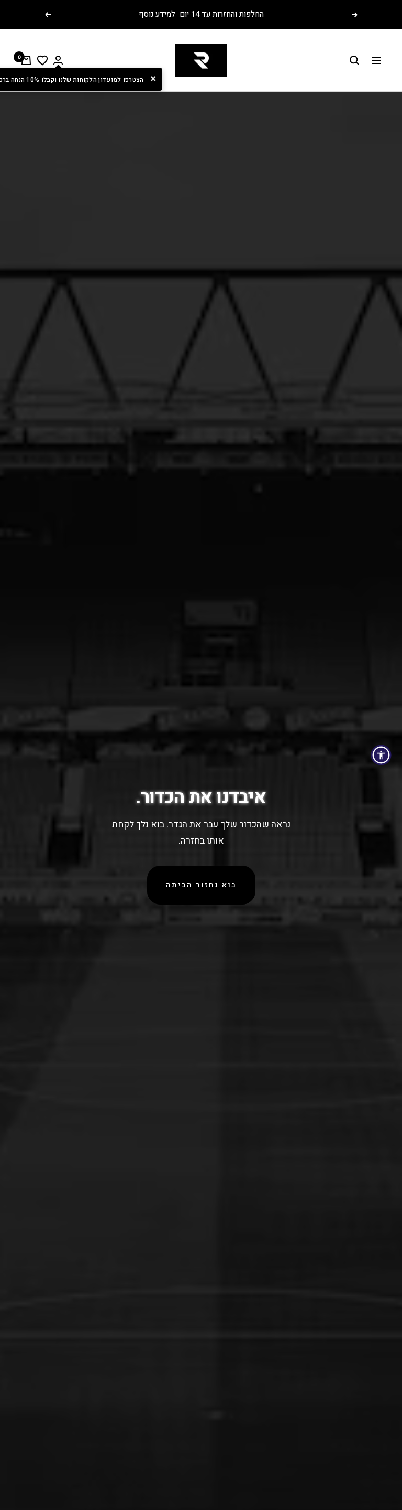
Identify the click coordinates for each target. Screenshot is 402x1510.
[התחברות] (58, 60)
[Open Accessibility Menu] (381, 755)
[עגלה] (26, 60)
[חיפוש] (354, 60)
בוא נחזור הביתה (201, 884)
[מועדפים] (42, 60)
